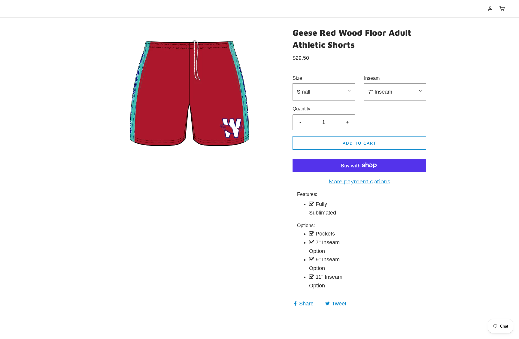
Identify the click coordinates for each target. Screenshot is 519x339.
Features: (307, 194)
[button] (324, 91)
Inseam (372, 78)
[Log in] (490, 8)
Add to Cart (359, 143)
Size (297, 78)
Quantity (301, 108)
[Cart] (501, 8)
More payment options (359, 181)
